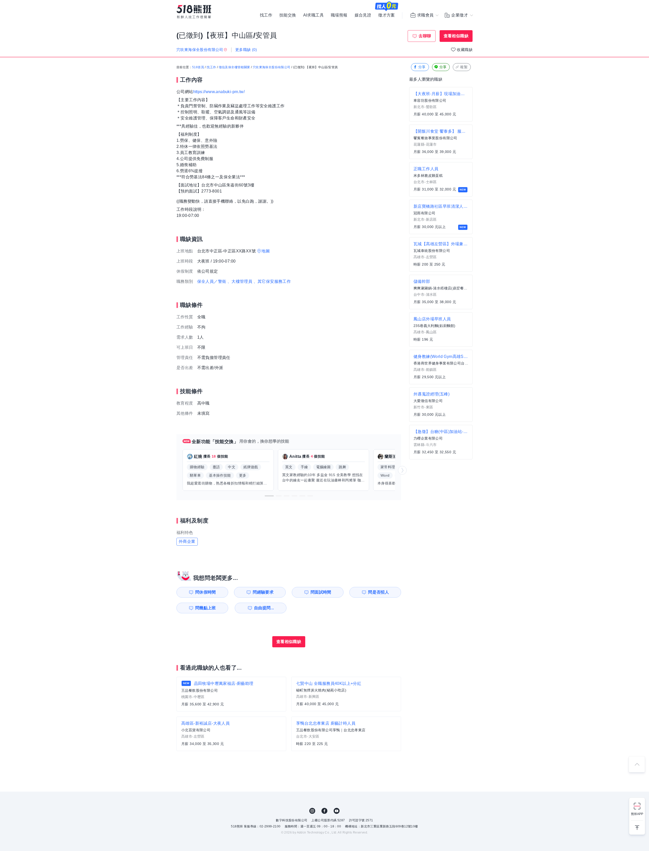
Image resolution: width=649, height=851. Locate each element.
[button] (269, 495)
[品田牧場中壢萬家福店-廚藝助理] (231, 694)
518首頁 (198, 67)
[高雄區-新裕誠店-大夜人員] (231, 734)
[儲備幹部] (440, 292)
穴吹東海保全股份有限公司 (272, 67)
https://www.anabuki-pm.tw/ (219, 92)
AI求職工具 (313, 15)
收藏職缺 (465, 49)
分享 (422, 67)
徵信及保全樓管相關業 (234, 67)
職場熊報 (339, 15)
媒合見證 (363, 15)
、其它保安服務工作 (272, 281)
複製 (463, 67)
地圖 (265, 251)
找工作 (266, 15)
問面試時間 (321, 592)
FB (324, 811)
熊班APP (637, 814)
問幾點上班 (205, 608)
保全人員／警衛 (211, 281)
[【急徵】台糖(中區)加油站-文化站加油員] (440, 442)
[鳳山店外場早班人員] (440, 329)
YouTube (337, 811)
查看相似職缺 (456, 36)
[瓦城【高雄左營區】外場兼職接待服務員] (440, 254)
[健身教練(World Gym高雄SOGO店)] (440, 367)
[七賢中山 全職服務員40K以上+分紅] (346, 694)
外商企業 (187, 541)
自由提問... (264, 608)
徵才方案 (386, 15)
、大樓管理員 (239, 281)
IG (312, 811)
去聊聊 (425, 36)
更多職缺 (246, 49)
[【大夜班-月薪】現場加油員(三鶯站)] (440, 104)
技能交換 (287, 15)
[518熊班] (193, 12)
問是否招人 (378, 592)
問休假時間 (205, 592)
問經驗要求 (263, 592)
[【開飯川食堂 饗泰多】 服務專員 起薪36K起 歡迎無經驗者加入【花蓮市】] (440, 142)
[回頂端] (637, 764)
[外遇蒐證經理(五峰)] (440, 405)
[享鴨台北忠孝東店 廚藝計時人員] (346, 734)
